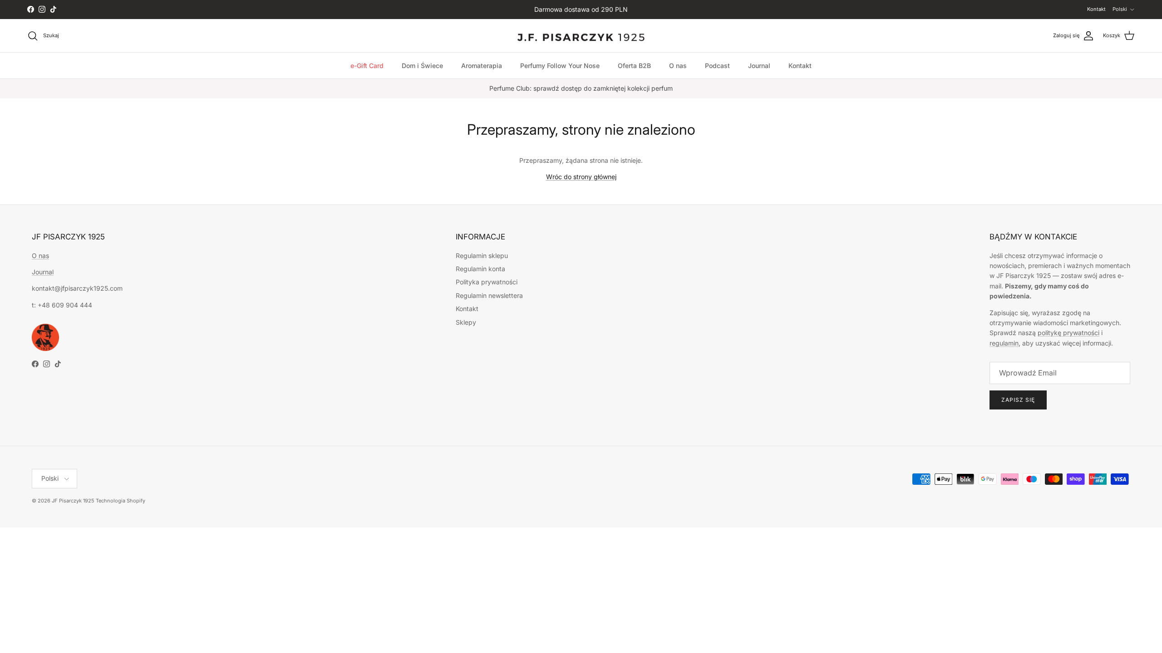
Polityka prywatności (486, 282)
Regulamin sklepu (482, 255)
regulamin (1004, 343)
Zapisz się (1018, 399)
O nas (678, 65)
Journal (759, 65)
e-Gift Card (367, 65)
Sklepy (466, 322)
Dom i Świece (422, 65)
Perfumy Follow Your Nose (560, 65)
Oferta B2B (634, 65)
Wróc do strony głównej (581, 176)
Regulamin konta (480, 269)
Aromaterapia (481, 65)
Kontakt (1096, 9)
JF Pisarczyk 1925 (73, 500)
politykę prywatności (1068, 332)
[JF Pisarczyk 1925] (581, 36)
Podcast (717, 65)
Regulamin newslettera (489, 295)
